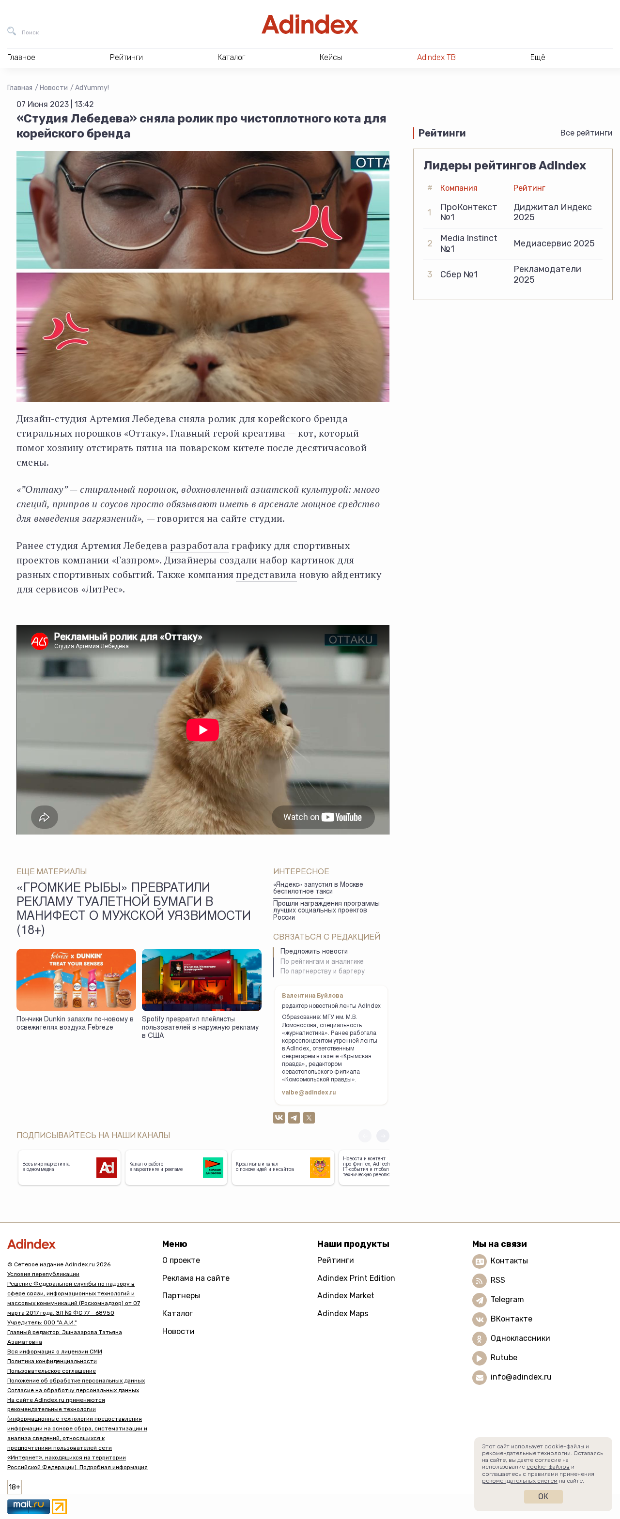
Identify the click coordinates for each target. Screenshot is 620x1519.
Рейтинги (335, 1260)
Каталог (177, 1313)
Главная (19, 88)
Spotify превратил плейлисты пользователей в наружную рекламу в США (200, 1028)
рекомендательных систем (520, 1480)
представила (266, 574)
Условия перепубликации (43, 1274)
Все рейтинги (586, 132)
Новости (54, 88)
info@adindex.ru (521, 1377)
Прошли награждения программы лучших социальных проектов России (326, 911)
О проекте (181, 1260)
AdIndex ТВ (436, 57)
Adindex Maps (342, 1313)
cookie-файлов (548, 1466)
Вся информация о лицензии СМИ (54, 1351)
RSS (498, 1280)
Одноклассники (520, 1338)
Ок (543, 1496)
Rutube (504, 1357)
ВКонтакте (511, 1318)
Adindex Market (345, 1295)
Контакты (509, 1260)
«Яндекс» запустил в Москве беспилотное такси (318, 889)
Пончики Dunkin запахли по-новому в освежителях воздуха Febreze (75, 1024)
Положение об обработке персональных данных (76, 1380)
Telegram (507, 1299)
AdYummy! (92, 88)
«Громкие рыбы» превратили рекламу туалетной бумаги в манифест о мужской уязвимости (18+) (133, 910)
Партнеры (181, 1295)
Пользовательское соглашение (51, 1370)
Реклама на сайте (196, 1278)
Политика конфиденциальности (52, 1361)
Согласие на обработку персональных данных (73, 1390)
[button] (382, 1135)
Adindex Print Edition (356, 1278)
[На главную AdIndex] (310, 24)
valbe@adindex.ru (309, 1093)
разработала (199, 545)
